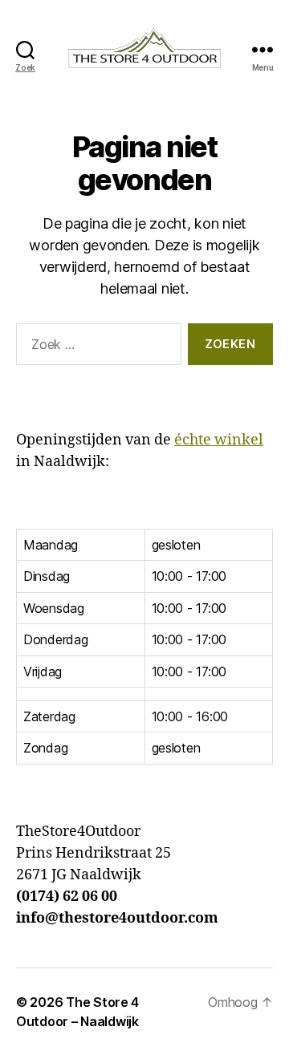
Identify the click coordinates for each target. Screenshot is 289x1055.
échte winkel (218, 440)
